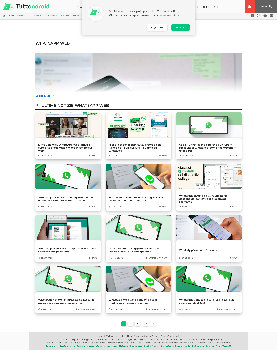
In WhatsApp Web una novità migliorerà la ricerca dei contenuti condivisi (136, 199)
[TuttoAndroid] (27, 6)
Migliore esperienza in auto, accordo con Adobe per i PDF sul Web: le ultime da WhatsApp (135, 147)
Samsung (64, 16)
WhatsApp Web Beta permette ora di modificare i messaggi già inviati (133, 301)
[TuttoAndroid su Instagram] (258, 15)
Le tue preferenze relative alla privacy (95, 346)
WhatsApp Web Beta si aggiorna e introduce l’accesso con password (67, 250)
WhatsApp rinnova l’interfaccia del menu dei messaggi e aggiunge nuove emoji (66, 301)
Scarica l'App (213, 346)
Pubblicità (198, 346)
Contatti (227, 346)
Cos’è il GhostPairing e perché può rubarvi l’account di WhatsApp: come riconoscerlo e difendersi (207, 147)
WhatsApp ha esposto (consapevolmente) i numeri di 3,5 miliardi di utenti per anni (66, 199)
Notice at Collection (130, 346)
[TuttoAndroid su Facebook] (251, 15)
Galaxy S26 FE (23, 16)
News (80, 7)
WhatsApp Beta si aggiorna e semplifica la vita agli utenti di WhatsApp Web (136, 250)
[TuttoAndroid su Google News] (271, 15)
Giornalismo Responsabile (175, 346)
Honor (75, 16)
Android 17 (38, 16)
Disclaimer (66, 346)
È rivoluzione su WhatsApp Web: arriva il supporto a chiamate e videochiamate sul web (65, 147)
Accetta (181, 27)
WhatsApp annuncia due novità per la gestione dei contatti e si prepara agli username (203, 198)
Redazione (52, 346)
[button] (211, 7)
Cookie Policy (151, 346)
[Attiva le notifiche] (250, 6)
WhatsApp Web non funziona (198, 250)
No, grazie (157, 27)
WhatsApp (51, 16)
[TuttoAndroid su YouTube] (264, 15)
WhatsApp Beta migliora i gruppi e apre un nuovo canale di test (206, 301)
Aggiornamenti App (158, 258)
